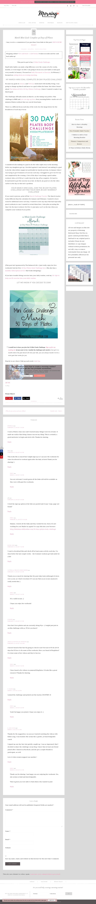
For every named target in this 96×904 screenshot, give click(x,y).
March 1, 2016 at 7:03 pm (17, 594)
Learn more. (43, 900)
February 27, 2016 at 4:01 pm (16, 571)
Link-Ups (37, 361)
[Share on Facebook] (1, 450)
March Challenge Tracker (38, 196)
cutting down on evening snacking (25, 75)
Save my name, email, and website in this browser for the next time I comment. (32, 859)
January (22, 84)
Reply (9, 442)
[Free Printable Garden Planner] (73, 74)
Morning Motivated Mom (48, 14)
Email (27, 374)
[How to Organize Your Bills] (85, 74)
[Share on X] (1, 453)
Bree (9, 450)
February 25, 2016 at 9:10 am (16, 499)
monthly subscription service (15, 271)
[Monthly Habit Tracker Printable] (85, 61)
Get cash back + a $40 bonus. (29, 53)
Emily (11, 473)
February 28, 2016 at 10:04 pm (16, 643)
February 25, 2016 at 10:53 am (18, 519)
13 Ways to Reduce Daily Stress (79, 148)
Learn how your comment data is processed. (45, 874)
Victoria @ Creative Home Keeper (18, 570)
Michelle (10, 425)
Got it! (52, 900)
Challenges (24, 49)
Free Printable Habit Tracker (79, 131)
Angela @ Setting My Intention (17, 641)
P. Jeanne (10, 688)
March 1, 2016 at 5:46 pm (15, 690)
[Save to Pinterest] (1, 456)
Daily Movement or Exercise (40, 72)
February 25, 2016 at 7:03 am (16, 427)
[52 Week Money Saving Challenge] (73, 61)
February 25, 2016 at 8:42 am (16, 452)
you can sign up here (28, 99)
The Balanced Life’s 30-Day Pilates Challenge (25, 89)
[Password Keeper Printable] (85, 49)
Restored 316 (57, 901)
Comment (9, 810)
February (31, 84)
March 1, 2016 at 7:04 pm (17, 665)
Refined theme (49, 901)
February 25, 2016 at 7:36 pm (16, 546)
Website (8, 848)
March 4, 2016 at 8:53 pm (15, 729)
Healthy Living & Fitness (40, 49)
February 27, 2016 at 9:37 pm (16, 621)
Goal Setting (31, 49)
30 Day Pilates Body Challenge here (33, 268)
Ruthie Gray (11, 545)
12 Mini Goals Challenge (41, 62)
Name (7, 831)
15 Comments (34, 401)
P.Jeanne (10, 619)
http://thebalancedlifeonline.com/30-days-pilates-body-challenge (33, 529)
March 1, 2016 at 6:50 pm (17, 707)
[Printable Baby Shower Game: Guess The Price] (73, 49)
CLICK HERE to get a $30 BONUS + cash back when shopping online (55, 1)
